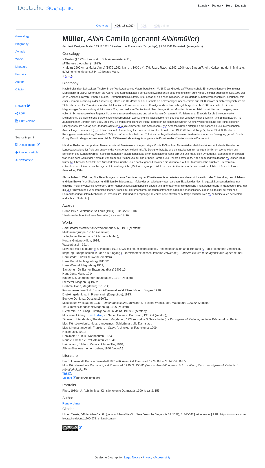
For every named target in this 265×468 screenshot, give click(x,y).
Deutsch (240, 5)
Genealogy (22, 36)
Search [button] (202, 5)
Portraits (20, 74)
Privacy (147, 457)
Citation (20, 89)
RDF (21, 113)
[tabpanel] (132, 233)
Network (21, 105)
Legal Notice (132, 457)
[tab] (124, 26)
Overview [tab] (102, 25)
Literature (21, 66)
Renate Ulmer (71, 403)
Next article (25, 160)
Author (19, 81)
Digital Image (27, 144)
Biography (21, 43)
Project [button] (216, 5)
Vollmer (67, 377)
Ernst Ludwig (95, 315)
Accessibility (162, 457)
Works (19, 59)
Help (229, 5)
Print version (26, 121)
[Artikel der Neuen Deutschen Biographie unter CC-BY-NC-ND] (72, 427)
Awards (20, 51)
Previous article (28, 152)
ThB (65, 373)
